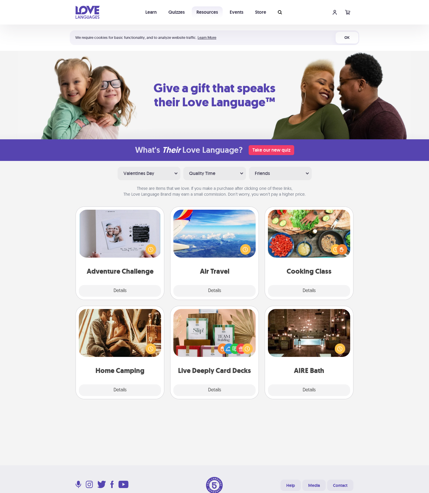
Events (236, 12)
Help (290, 485)
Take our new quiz (271, 150)
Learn (151, 12)
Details (120, 291)
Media (314, 485)
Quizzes (176, 12)
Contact (340, 485)
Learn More (207, 37)
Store (260, 12)
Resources (207, 12)
